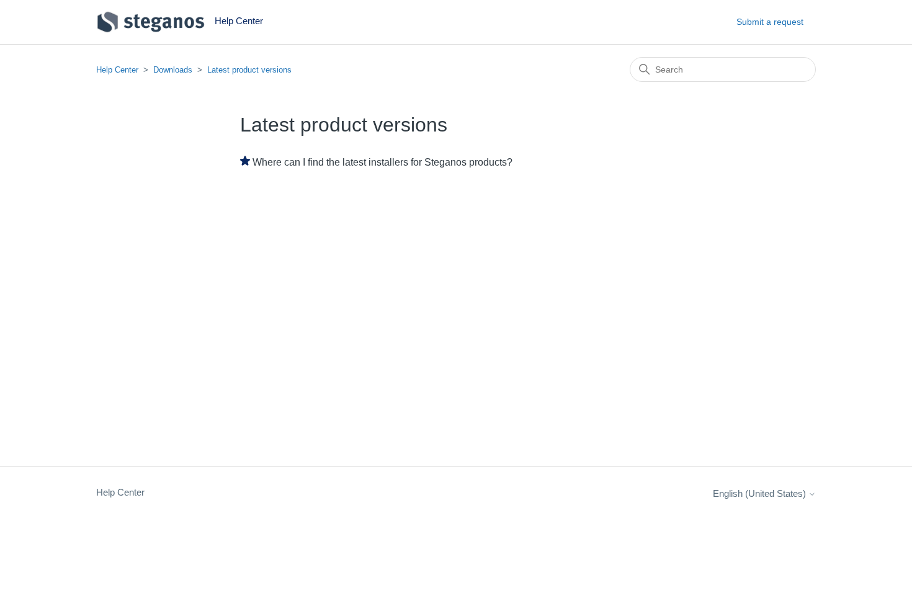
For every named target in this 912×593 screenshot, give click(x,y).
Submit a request (769, 22)
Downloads (172, 69)
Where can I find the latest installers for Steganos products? (382, 162)
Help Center (117, 69)
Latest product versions (249, 69)
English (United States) (760, 493)
